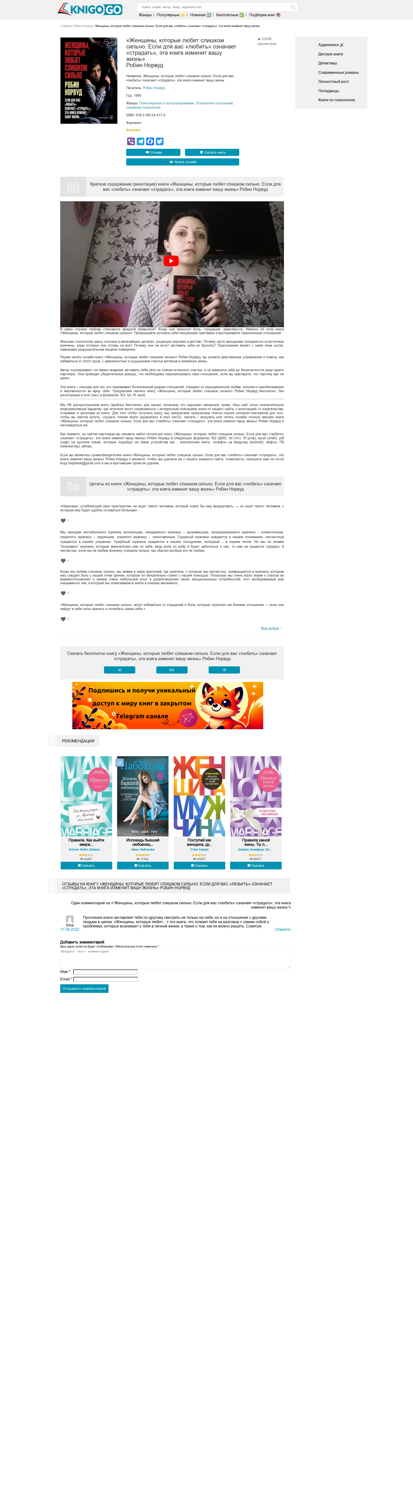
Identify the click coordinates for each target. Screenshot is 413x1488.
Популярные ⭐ (171, 15)
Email (66, 979)
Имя (65, 972)
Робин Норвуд (154, 88)
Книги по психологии (336, 100)
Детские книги (330, 54)
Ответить (283, 929)
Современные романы (338, 72)
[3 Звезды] (133, 130)
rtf (224, 670)
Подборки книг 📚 (265, 15)
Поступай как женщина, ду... (199, 842)
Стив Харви (199, 849)
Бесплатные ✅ (230, 15)
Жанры (145, 15)
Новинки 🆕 (200, 15)
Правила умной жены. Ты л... (256, 842)
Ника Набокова (143, 849)
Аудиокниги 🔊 (331, 45)
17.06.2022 (69, 929)
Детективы (327, 63)
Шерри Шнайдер (102, 849)
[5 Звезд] (139, 130)
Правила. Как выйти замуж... (86, 842)
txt (119, 670)
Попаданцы (328, 91)
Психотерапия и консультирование (166, 103)
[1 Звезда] (127, 130)
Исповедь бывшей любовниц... (142, 842)
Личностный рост (333, 82)
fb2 (171, 670)
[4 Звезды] (136, 130)
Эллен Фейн (78, 849)
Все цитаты (270, 628)
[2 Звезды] (130, 130)
